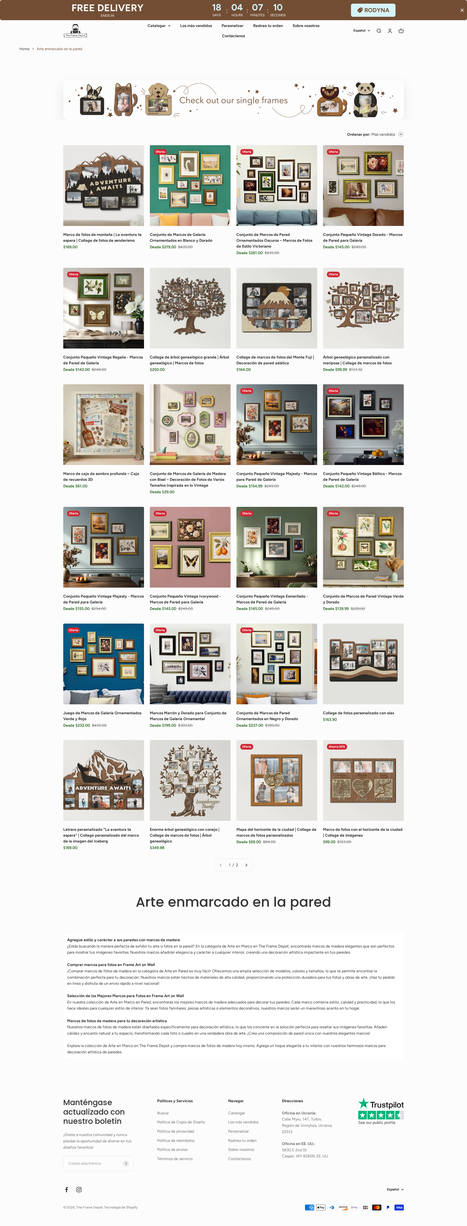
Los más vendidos (196, 25)
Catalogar (157, 25)
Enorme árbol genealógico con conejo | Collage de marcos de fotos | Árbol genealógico (184, 835)
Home (24, 49)
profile (389, 1122)
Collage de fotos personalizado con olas (358, 713)
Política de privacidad (175, 1131)
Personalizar (232, 25)
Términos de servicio (175, 1158)
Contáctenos (233, 36)
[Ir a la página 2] (246, 865)
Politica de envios (172, 1149)
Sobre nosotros (306, 25)
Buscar (163, 1113)
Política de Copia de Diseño (181, 1122)
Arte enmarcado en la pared (59, 49)
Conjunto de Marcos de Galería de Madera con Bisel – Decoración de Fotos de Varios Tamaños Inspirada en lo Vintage (188, 479)
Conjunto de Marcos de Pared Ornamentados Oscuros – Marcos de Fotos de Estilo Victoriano (274, 240)
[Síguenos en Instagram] (79, 1189)
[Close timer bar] (462, 10)
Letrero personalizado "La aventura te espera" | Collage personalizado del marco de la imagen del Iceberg (101, 835)
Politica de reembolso (176, 1140)
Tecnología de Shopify (121, 1207)
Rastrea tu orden (268, 25)
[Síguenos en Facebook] (66, 1189)
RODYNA (376, 10)
